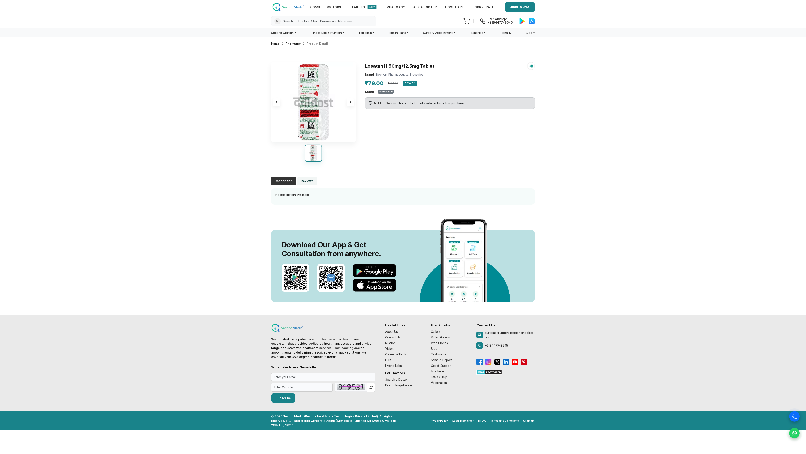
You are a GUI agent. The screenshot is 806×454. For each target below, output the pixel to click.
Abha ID (506, 32)
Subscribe (283, 398)
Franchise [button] (476, 32)
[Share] (531, 66)
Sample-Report (441, 360)
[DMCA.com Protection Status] (489, 372)
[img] (313, 102)
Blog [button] (529, 32)
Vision (389, 348)
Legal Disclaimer (463, 420)
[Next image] (350, 102)
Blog (434, 348)
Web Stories (439, 343)
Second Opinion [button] (282, 32)
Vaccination (439, 382)
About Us (391, 331)
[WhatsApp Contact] (794, 433)
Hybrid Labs (393, 365)
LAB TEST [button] (363, 7)
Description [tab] (283, 181)
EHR (388, 360)
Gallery (436, 331)
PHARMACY (396, 7)
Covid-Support (441, 365)
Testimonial (438, 354)
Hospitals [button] (365, 32)
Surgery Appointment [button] (438, 32)
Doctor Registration (398, 385)
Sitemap (528, 420)
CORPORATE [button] (484, 7)
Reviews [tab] (307, 181)
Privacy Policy (439, 420)
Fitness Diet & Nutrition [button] (326, 32)
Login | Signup (519, 6)
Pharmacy (293, 43)
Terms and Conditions (504, 420)
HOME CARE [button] (454, 7)
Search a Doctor (396, 379)
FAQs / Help (439, 377)
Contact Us (392, 337)
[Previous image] (276, 102)
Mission (390, 343)
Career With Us (395, 354)
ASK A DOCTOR (425, 7)
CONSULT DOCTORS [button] (325, 7)
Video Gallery (440, 337)
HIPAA (482, 420)
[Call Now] (794, 416)
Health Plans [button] (397, 32)
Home (275, 43)
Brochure (437, 371)
